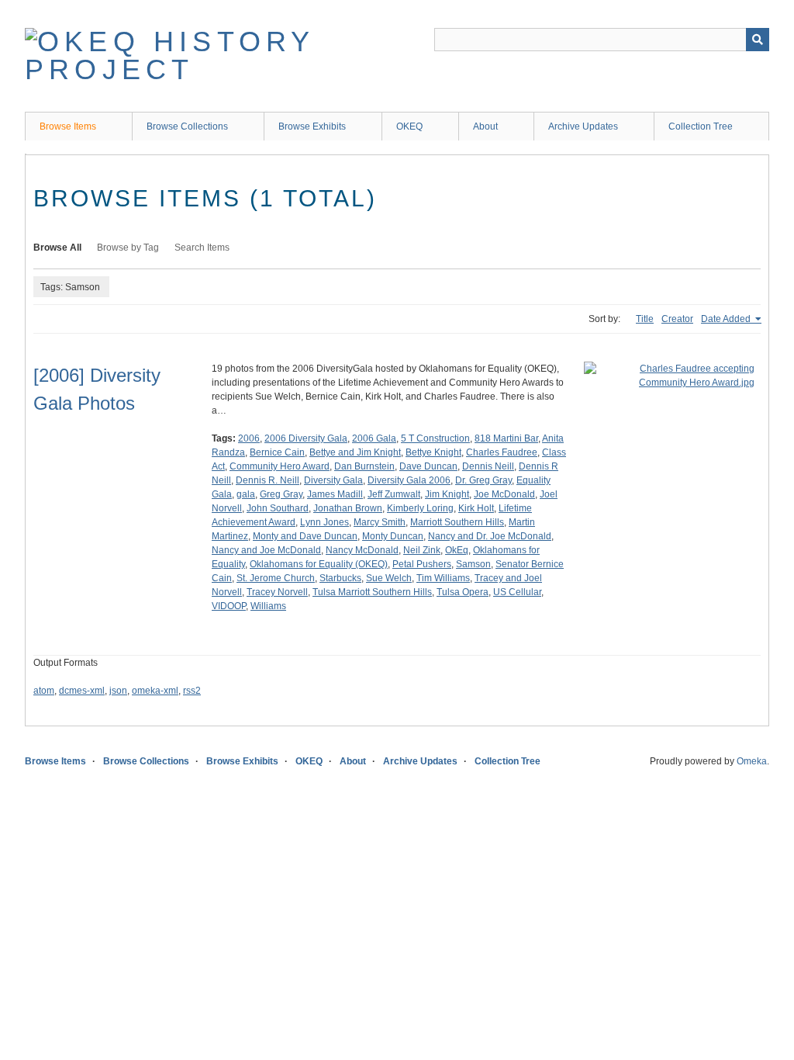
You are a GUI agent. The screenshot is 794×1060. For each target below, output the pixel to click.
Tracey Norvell (277, 592)
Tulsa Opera (462, 592)
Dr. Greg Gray (483, 480)
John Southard (278, 508)
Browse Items (68, 126)
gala (245, 494)
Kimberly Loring (420, 508)
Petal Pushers (421, 564)
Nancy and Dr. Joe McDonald (489, 536)
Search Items (202, 247)
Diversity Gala (333, 480)
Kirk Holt (476, 508)
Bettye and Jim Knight (355, 452)
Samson (473, 564)
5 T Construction (435, 438)
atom (43, 690)
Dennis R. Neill (267, 480)
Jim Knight (447, 494)
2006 (249, 438)
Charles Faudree (501, 452)
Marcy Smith (380, 522)
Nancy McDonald (362, 550)
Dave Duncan (428, 466)
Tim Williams (443, 578)
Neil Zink (421, 550)
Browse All (57, 247)
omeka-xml (155, 690)
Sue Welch (389, 578)
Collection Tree (700, 126)
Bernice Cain (277, 452)
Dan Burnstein (364, 466)
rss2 (192, 690)
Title (645, 318)
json (118, 690)
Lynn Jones (324, 522)
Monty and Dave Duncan (305, 536)
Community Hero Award (280, 466)
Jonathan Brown (347, 508)
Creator (677, 318)
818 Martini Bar (506, 438)
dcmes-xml (82, 690)
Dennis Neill (488, 466)
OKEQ (409, 126)
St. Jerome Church (275, 578)
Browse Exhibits (312, 126)
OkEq (456, 550)
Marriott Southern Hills (457, 522)
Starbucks (340, 578)
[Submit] (757, 39)
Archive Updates (583, 126)
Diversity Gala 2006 (409, 480)
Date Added (727, 318)
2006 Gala (374, 438)
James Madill (335, 494)
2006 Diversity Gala (305, 438)
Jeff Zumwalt (394, 494)
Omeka (752, 761)
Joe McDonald (504, 494)
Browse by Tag (128, 247)
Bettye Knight (433, 452)
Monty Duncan (392, 536)
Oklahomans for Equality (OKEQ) (319, 564)
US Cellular (517, 592)
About (485, 126)
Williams (268, 606)
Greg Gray (281, 494)
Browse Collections (187, 126)
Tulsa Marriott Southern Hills (372, 592)
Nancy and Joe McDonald (266, 550)
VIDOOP (229, 606)
